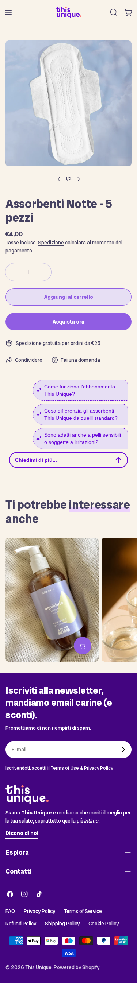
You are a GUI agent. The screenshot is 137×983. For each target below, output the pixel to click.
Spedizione (51, 242)
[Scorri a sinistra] (59, 179)
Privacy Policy (98, 768)
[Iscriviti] (123, 749)
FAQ (10, 911)
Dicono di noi (21, 833)
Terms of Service (83, 911)
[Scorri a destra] (78, 179)
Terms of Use (65, 768)
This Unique (38, 967)
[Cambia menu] (8, 12)
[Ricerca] (113, 12)
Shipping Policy (62, 923)
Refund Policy (20, 923)
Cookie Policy (103, 923)
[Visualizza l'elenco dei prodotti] (82, 645)
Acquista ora (68, 321)
